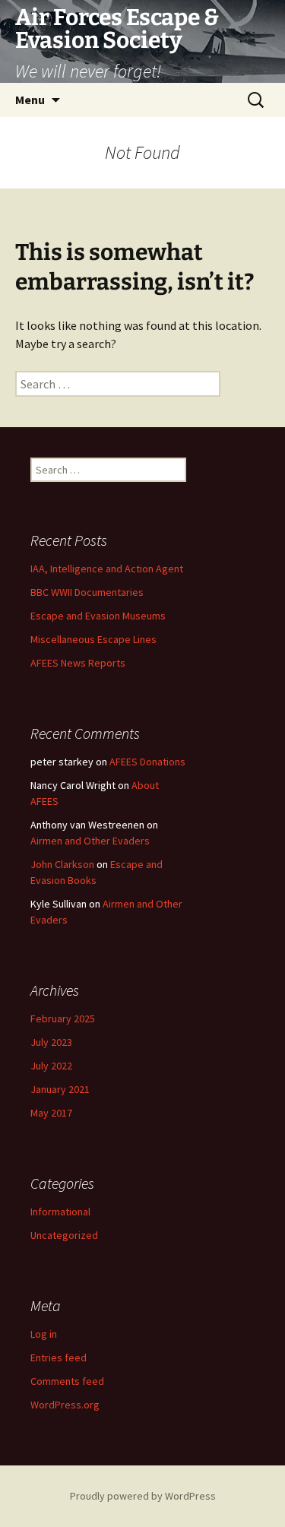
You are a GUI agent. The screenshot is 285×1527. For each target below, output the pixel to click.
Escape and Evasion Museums (98, 616)
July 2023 (51, 1042)
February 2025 (62, 1018)
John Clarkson (62, 864)
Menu (30, 99)
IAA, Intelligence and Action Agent (106, 568)
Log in (43, 1334)
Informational (60, 1211)
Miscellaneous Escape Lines (93, 639)
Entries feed (58, 1357)
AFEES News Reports (77, 663)
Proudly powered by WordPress (143, 1496)
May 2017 (51, 1113)
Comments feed (67, 1381)
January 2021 (60, 1089)
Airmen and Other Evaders (90, 840)
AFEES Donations (147, 761)
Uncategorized (64, 1235)
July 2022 (51, 1065)
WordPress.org (65, 1404)
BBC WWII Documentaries (87, 592)
